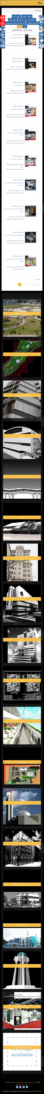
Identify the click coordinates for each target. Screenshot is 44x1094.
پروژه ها (29, 1082)
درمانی (22, 680)
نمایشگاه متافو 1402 (18, 85)
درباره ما (34, 1082)
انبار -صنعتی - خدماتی (22, 476)
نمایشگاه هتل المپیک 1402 (16, 159)
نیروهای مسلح (22, 762)
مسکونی (22, 558)
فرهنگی (22, 436)
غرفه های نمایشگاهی (33, 23)
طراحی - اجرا (16, 16)
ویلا (25, 26)
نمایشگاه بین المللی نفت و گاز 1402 (14, 235)
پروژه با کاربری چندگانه (22, 925)
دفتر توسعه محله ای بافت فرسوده (14, 23)
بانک (22, 843)
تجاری (22, 721)
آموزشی (22, 599)
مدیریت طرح (12, 19)
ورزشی (22, 517)
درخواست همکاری (10, 1082)
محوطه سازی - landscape (22, 313)
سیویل (22, 354)
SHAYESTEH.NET (37, 1091)
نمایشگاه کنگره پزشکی (17, 61)
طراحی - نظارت (27, 16)
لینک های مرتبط (21, 1082)
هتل (22, 639)
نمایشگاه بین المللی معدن (17, 109)
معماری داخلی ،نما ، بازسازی (27, 19)
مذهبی (22, 802)
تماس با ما (25, 1084)
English (18, 1084)
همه (19, 26)
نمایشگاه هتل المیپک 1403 (16, 37)
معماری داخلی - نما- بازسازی (22, 395)
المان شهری (22, 966)
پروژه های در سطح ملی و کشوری (22, 884)
